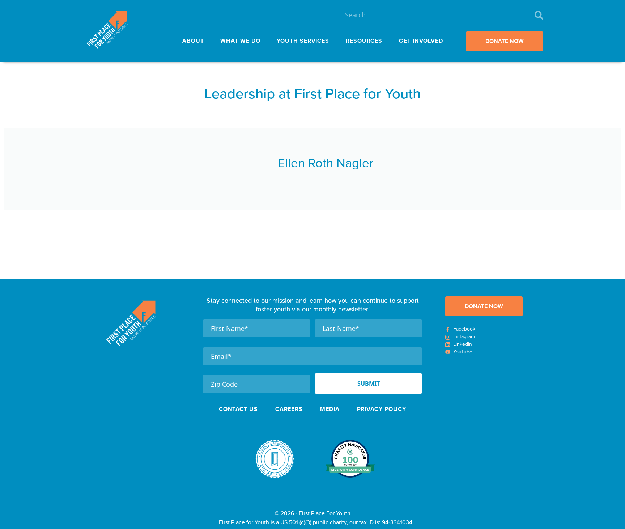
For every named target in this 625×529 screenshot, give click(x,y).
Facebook (464, 329)
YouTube (462, 352)
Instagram (464, 336)
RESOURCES (364, 41)
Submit (368, 383)
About (193, 41)
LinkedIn (462, 344)
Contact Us (238, 409)
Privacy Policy (382, 409)
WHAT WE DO (240, 41)
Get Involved (421, 41)
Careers (289, 409)
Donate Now (504, 41)
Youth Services (303, 41)
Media (330, 409)
